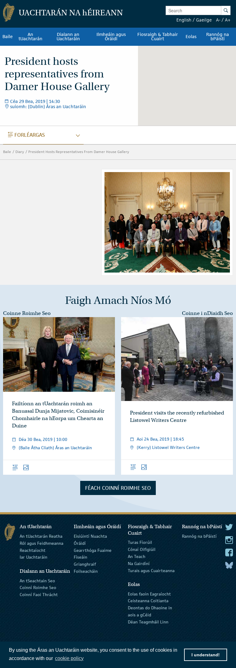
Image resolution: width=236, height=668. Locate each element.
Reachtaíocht (32, 550)
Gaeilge (204, 20)
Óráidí (80, 543)
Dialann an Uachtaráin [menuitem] (68, 36)
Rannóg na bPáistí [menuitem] (217, 36)
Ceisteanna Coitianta (148, 600)
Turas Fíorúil (140, 542)
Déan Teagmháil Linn (148, 622)
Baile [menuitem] (7, 36)
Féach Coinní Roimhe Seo (118, 488)
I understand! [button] (205, 654)
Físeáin (80, 557)
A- (218, 20)
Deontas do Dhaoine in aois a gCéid (150, 611)
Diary (19, 151)
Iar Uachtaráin (33, 557)
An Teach (136, 556)
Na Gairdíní (139, 563)
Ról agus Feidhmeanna (41, 543)
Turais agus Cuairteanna (151, 570)
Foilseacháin (86, 571)
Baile (7, 151)
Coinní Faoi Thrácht (39, 594)
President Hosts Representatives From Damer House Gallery (78, 151)
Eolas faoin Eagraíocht (149, 593)
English (183, 20)
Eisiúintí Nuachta (90, 536)
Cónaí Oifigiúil (141, 549)
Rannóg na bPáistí (199, 536)
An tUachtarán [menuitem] (30, 36)
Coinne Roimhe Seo (27, 313)
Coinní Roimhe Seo (38, 587)
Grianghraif (85, 564)
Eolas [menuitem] (191, 36)
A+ (227, 20)
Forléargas (26, 135)
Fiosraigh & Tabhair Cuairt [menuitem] (157, 36)
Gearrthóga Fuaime (93, 550)
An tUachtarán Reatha (41, 536)
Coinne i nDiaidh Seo (207, 313)
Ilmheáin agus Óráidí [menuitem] (111, 36)
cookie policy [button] (69, 658)
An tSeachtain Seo (37, 580)
